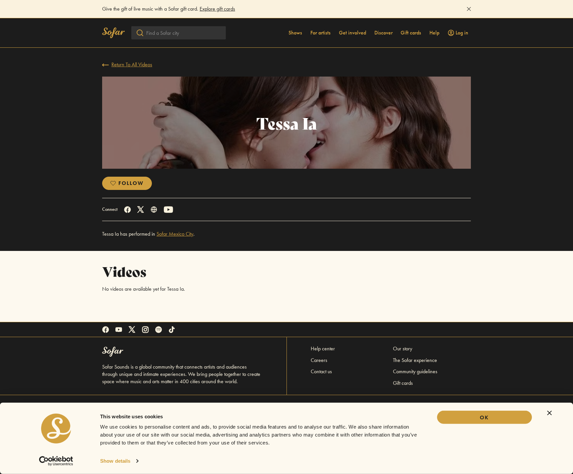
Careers (319, 360)
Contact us (321, 371)
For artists (320, 32)
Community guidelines (415, 371)
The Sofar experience (415, 360)
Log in (462, 33)
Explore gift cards (217, 8)
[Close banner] (549, 413)
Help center (323, 348)
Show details (115, 461)
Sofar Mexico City (175, 233)
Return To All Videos (131, 64)
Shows (295, 32)
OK (484, 417)
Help (434, 32)
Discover (383, 32)
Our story (402, 348)
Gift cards (411, 32)
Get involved (352, 32)
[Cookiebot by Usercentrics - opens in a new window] (56, 461)
